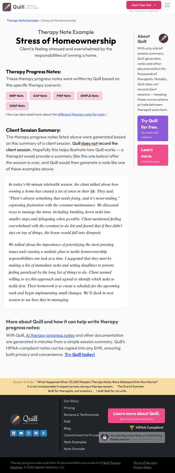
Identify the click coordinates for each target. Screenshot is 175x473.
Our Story (71, 401)
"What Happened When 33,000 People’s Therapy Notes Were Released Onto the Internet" (97, 382)
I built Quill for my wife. (111, 391)
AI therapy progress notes (50, 335)
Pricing (69, 408)
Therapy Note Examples (22, 20)
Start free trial (142, 5)
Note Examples (75, 442)
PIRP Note (64, 96)
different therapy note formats (81, 114)
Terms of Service (144, 463)
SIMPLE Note (89, 96)
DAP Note (40, 96)
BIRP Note (17, 96)
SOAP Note (17, 106)
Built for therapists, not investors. (70, 391)
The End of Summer (130, 386)
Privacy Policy (142, 467)
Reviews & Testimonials (81, 414)
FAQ (67, 421)
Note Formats (74, 449)
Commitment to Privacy (82, 435)
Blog (67, 428)
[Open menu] (167, 5)
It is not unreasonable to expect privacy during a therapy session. (70, 386)
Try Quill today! (80, 354)
